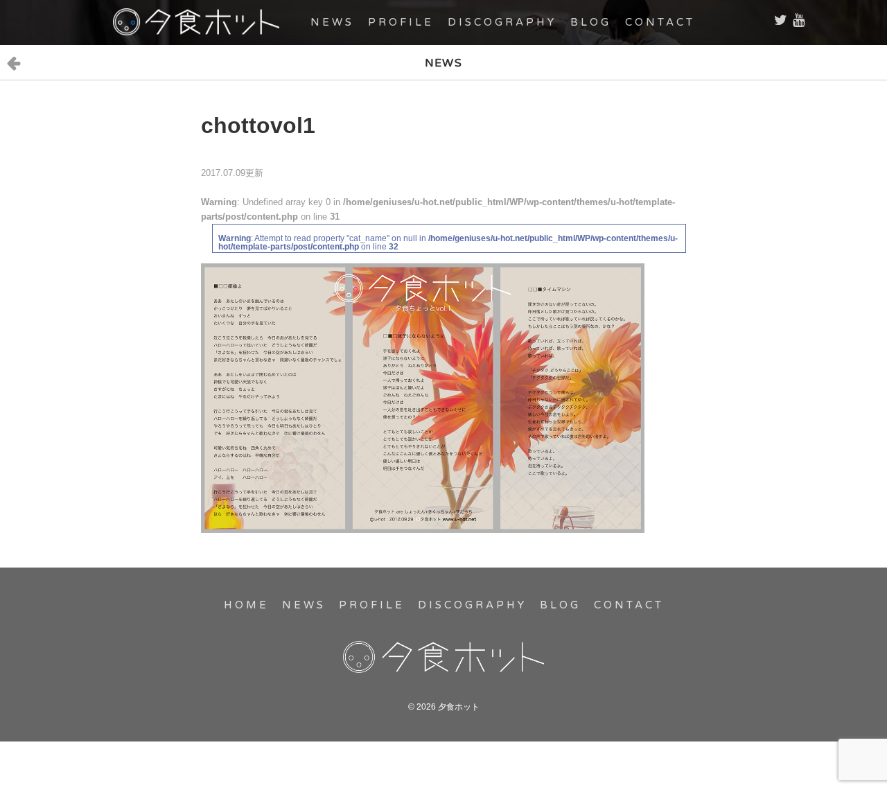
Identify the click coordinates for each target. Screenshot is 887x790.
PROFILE (401, 22)
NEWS (332, 22)
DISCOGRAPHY (502, 22)
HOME (246, 605)
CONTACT (660, 22)
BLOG (590, 22)
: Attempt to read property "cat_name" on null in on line (448, 243)
